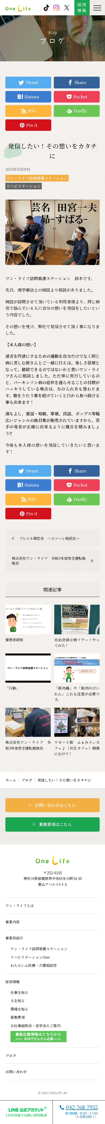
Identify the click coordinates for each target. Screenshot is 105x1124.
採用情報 (82, 7)
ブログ (26, 780)
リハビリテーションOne (30, 957)
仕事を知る (19, 992)
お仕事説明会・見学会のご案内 (35, 1025)
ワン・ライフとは (19, 905)
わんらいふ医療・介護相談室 (33, 965)
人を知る (17, 1000)
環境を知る (19, 1009)
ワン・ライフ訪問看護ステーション (37, 178)
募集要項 (17, 1017)
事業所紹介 (14, 938)
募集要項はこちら (55, 824)
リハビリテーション (23, 186)
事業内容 (12, 921)
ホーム (10, 780)
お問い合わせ (16, 1071)
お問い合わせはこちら (55, 805)
